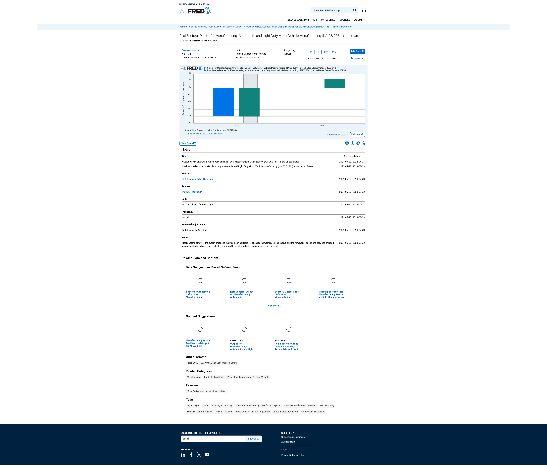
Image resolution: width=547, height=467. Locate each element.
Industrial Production (294, 405)
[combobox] (335, 10)
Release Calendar (298, 20)
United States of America (285, 411)
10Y (326, 52)
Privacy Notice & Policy (293, 455)
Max (334, 52)
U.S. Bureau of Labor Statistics (197, 179)
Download (356, 58)
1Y (311, 52)
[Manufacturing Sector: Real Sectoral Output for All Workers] (200, 329)
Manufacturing (194, 377)
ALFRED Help (288, 441)
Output (206, 405)
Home (182, 26)
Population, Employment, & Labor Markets (248, 377)
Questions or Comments (293, 437)
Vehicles (312, 405)
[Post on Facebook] (352, 143)
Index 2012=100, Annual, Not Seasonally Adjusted (212, 362)
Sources (344, 20)
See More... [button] (274, 305)
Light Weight (193, 405)
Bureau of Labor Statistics (200, 411)
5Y (318, 52)
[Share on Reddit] (358, 143)
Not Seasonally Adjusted (313, 411)
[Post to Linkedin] (363, 143)
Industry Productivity (209, 26)
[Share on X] (347, 143)
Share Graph (187, 143)
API (315, 20)
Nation (228, 411)
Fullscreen (356, 134)
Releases (192, 26)
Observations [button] (189, 50)
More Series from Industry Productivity (206, 391)
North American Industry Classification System (258, 405)
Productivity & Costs (214, 377)
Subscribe (253, 438)
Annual (219, 411)
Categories (328, 20)
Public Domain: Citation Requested (252, 411)
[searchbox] (335, 10)
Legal (284, 449)
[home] (195, 10)
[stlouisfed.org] (194, 3)
